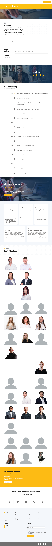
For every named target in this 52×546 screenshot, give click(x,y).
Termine (28, 1)
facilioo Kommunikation (30, 515)
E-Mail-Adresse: (29, 526)
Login (40, 1)
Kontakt (36, 1)
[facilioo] (3, 2)
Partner (25, 1)
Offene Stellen (7, 194)
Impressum (39, 514)
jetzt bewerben (7, 482)
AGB (38, 518)
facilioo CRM (28, 514)
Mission (16, 515)
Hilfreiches (32, 1)
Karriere (16, 519)
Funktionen (18, 1)
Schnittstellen (29, 518)
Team (16, 518)
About (22, 1)
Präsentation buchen (47, 1)
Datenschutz (40, 515)
